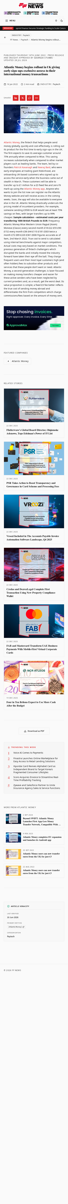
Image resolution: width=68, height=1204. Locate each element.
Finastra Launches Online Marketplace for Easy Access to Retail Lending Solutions (35, 760)
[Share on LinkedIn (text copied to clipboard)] (16, 98)
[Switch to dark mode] (61, 20)
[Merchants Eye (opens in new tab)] (12, 13)
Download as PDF (36, 731)
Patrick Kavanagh (23, 167)
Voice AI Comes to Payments (28, 752)
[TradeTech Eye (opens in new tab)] (50, 13)
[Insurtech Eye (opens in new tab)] (31, 13)
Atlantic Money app (34, 188)
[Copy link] (36, 98)
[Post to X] (22, 98)
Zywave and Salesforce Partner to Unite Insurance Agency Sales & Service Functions (36, 787)
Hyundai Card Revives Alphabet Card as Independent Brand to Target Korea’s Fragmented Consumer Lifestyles (34, 769)
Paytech (24, 39)
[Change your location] (56, 21)
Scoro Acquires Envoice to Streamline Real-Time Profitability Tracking (36, 779)
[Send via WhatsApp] (29, 98)
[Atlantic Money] (15, 927)
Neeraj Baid (44, 167)
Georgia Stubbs (43, 57)
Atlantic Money (12, 142)
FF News (14, 39)
